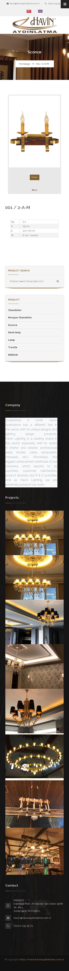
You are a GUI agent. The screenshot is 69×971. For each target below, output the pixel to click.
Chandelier (15, 310)
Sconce (12, 325)
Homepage (24, 64)
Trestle (12, 347)
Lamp (11, 340)
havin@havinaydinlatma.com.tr (25, 3)
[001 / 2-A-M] (34, 131)
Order (34, 177)
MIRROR (13, 354)
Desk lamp (14, 332)
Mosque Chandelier (20, 317)
